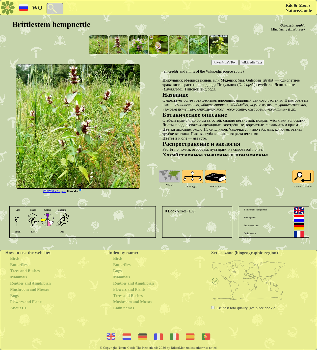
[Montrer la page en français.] (299, 234)
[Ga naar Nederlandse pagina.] (299, 218)
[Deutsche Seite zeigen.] (299, 226)
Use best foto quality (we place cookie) (245, 308)
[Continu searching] (303, 176)
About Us (18, 308)
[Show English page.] (299, 210)
